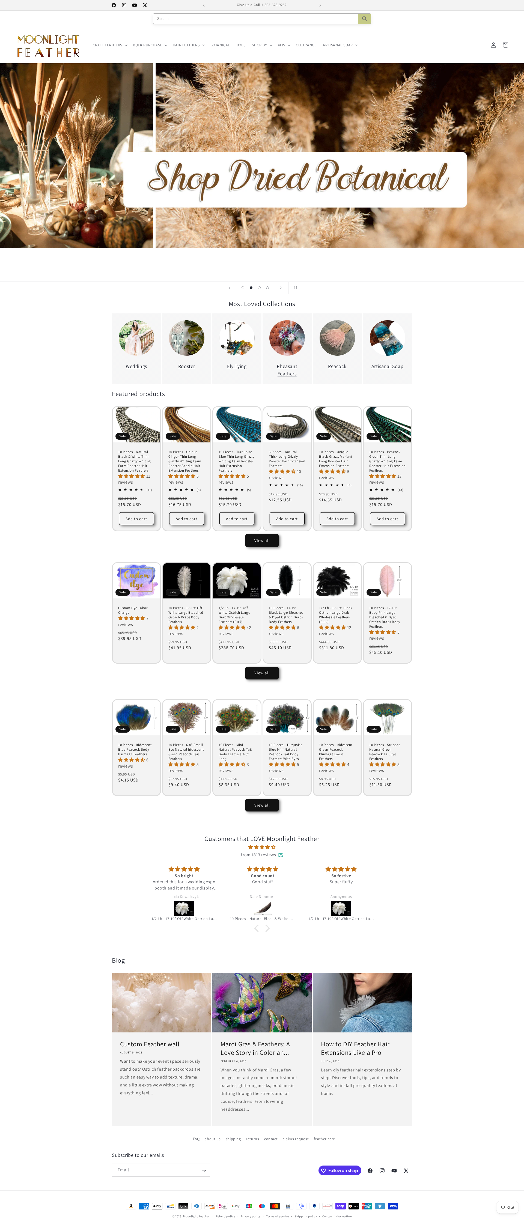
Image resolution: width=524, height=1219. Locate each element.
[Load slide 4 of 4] (267, 288)
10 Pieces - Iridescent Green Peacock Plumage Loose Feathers (335, 752)
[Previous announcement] (204, 5)
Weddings (136, 366)
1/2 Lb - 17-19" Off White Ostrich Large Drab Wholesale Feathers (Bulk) (234, 615)
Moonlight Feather (196, 1216)
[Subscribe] (204, 1170)
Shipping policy (305, 1216)
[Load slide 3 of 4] (259, 288)
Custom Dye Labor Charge (133, 610)
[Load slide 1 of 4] (243, 288)
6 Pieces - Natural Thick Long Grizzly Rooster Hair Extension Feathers (287, 459)
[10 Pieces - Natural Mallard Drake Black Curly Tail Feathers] (341, 908)
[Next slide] (281, 288)
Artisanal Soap (387, 366)
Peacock (337, 366)
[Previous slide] (230, 288)
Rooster (186, 366)
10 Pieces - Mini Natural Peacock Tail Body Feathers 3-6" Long (235, 752)
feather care (324, 1138)
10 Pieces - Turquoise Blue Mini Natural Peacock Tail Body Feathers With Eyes (285, 752)
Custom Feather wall (149, 1044)
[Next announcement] (320, 5)
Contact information (337, 1216)
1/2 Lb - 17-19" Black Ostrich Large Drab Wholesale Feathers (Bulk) (335, 615)
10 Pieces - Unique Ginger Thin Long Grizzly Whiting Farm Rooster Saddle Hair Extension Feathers (184, 461)
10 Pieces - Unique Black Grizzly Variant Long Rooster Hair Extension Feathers (335, 459)
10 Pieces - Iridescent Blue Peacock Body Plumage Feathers (134, 749)
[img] (262, 847)
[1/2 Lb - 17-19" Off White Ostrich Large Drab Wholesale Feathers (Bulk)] (263, 908)
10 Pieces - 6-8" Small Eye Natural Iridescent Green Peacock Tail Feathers (186, 752)
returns (252, 1138)
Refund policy (225, 1216)
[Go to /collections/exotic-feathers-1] (262, 155)
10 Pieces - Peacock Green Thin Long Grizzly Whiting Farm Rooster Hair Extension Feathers (387, 461)
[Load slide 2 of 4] (251, 288)
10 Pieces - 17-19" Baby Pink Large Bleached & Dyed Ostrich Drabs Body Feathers (384, 617)
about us (213, 1138)
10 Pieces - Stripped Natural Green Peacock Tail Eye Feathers (385, 752)
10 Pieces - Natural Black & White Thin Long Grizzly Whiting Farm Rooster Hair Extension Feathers (134, 461)
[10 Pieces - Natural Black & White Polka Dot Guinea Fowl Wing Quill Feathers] (184, 908)
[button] (110, 45)
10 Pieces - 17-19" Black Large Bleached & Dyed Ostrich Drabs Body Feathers (286, 615)
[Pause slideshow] (294, 288)
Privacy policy (250, 1216)
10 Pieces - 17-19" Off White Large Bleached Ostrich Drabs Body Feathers (185, 615)
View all (262, 540)
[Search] (364, 19)
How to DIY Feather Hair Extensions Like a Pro (355, 1048)
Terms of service (277, 1216)
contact (271, 1138)
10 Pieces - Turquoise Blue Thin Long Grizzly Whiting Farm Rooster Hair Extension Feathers (236, 461)
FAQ (196, 1138)
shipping (233, 1138)
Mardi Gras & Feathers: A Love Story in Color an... (255, 1048)
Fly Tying (236, 366)
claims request (296, 1138)
